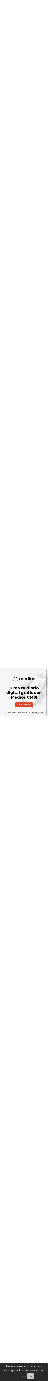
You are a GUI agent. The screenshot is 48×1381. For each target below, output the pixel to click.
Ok (30, 1376)
